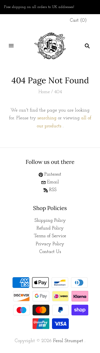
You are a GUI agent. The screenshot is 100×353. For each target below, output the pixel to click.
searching (47, 118)
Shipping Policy (50, 220)
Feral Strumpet (68, 341)
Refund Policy (50, 228)
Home (44, 92)
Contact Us (50, 251)
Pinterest (52, 174)
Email (52, 182)
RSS (52, 190)
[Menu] (11, 46)
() (78, 20)
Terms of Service (50, 236)
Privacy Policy (50, 244)
